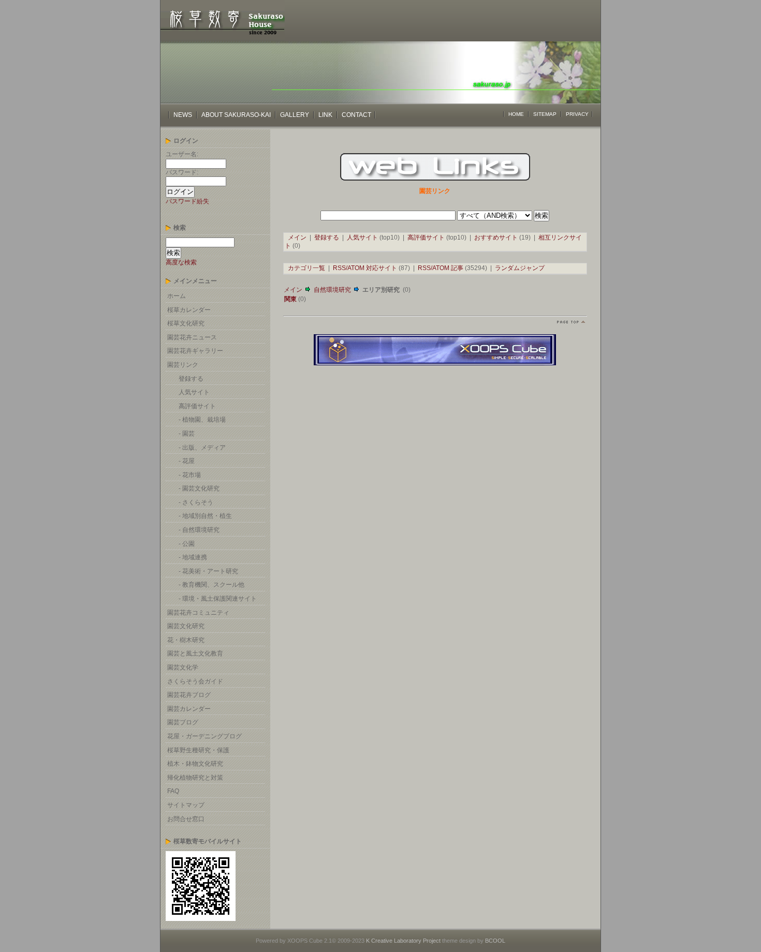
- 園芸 (187, 433)
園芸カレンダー (189, 708)
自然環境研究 (332, 289)
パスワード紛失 (187, 201)
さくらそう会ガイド (195, 681)
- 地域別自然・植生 (205, 515)
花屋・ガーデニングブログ (204, 736)
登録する (191, 378)
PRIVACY (577, 114)
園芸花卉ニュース (192, 337)
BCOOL (495, 941)
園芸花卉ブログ (189, 694)
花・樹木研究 (185, 640)
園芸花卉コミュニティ (198, 612)
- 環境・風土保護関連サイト (218, 598)
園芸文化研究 (185, 626)
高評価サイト (197, 406)
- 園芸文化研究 (199, 488)
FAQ (173, 791)
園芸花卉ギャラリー (195, 350)
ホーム (176, 296)
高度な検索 (181, 262)
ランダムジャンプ (520, 268)
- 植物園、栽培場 (202, 419)
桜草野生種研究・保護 (198, 750)
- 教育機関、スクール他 (211, 584)
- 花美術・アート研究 (208, 571)
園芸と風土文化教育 (195, 653)
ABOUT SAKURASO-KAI (236, 114)
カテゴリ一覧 (306, 268)
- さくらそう (196, 502)
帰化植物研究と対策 (195, 777)
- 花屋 (187, 461)
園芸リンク (182, 364)
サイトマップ (185, 805)
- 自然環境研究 (199, 529)
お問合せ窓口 (185, 819)
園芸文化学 (182, 667)
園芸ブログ (182, 722)
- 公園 (187, 543)
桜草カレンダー (189, 310)
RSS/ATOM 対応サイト (365, 268)
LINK (325, 114)
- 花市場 (190, 475)
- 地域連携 (193, 557)
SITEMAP (545, 114)
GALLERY (294, 114)
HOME (516, 114)
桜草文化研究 (185, 323)
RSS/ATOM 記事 (440, 268)
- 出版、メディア (202, 447)
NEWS (182, 114)
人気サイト (194, 392)
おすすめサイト (496, 237)
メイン (297, 237)
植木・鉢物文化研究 (195, 763)
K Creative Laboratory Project (403, 941)
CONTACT (356, 114)
